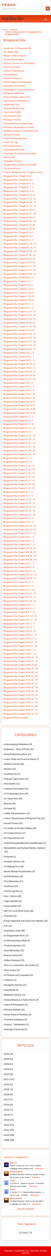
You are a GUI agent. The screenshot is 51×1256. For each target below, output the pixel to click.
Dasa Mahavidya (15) (14, 950)
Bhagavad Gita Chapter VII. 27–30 (19, 379)
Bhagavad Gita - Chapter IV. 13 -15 (19, 247)
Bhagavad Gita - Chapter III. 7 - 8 (18, 187)
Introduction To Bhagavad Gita (17, 48)
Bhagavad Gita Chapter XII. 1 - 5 (18, 518)
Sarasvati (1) (10, 856)
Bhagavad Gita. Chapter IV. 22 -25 (19, 259)
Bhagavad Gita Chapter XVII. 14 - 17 (20, 639)
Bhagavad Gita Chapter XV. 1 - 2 (18, 582)
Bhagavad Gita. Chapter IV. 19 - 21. (19, 255)
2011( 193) (9, 1130)
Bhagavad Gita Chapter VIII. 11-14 (19, 398)
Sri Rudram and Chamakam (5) (18, 975)
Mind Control (9, 157)
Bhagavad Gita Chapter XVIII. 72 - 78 (20, 714)
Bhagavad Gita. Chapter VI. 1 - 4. (18, 304)
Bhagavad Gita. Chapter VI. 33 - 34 (19, 334)
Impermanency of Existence (16, 101)
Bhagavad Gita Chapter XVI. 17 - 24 (20, 620)
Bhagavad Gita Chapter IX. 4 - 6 (18, 420)
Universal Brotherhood (13, 108)
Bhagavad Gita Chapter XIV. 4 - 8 (18, 567)
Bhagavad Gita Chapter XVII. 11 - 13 (20, 635)
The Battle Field (10, 52)
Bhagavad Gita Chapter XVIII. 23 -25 (20, 665)
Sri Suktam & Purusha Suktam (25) (20, 828)
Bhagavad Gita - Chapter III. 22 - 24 (19, 206)
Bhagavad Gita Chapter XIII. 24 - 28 (19, 556)
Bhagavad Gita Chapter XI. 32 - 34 (19, 507)
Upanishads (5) (11, 990)
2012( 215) (9, 1125)
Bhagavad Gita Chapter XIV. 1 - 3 (18, 563)
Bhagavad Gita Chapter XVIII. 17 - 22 (20, 661)
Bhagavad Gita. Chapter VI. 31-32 (19, 330)
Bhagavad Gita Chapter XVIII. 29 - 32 (20, 672)
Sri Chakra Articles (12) (15, 833)
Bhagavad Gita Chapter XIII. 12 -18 (19, 548)
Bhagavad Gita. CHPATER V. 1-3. (19, 277)
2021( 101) (9, 1079)
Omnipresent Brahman (13, 93)
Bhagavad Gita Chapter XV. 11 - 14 (19, 593)
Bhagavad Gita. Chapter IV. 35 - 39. (19, 270)
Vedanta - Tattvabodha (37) (16, 1024)
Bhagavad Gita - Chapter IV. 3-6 (18, 236)
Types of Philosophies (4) (16, 1005)
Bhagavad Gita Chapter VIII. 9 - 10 (19, 394)
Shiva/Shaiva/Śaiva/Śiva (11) (17, 754)
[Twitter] (5, 4)
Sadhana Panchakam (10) (16, 789)
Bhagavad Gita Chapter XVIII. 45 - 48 (20, 687)
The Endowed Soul (12, 116)
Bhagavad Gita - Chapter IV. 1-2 (18, 232)
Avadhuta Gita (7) (12, 774)
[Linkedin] (10, 4)
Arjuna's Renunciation (13, 59)
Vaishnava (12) (11, 886)
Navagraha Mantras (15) (15, 985)
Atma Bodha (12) (12, 784)
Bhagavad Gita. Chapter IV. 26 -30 (19, 262)
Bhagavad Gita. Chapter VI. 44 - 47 (19, 349)
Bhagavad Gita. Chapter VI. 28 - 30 (19, 326)
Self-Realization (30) (13, 876)
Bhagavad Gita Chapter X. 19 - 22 (19, 473)
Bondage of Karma (12, 120)
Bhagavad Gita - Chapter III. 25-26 (19, 210)
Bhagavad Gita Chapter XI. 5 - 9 (18, 496)
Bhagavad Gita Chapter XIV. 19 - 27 (19, 578)
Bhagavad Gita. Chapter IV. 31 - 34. (19, 266)
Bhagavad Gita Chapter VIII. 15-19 (19, 402)
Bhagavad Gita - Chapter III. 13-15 (19, 195)
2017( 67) (8, 1100)
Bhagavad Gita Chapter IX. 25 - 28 (19, 447)
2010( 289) (9, 1135)
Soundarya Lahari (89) (14, 931)
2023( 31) (8, 1069)
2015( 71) (8, 1110)
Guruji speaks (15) (12, 906)
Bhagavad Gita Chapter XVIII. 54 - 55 (20, 695)
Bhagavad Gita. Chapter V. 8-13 (18, 285)
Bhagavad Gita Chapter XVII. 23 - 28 (20, 646)
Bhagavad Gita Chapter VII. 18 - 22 (19, 371)
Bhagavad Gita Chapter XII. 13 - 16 (19, 529)
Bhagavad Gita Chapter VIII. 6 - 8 (18, 390)
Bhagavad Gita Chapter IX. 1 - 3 (18, 417)
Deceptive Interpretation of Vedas (18, 127)
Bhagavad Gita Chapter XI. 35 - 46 (19, 511)
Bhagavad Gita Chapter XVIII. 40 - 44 (20, 684)
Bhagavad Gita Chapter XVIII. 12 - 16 (20, 657)
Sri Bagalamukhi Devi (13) (16, 935)
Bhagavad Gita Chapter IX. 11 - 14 (19, 428)
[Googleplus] (14, 4)
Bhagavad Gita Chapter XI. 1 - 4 (18, 492)
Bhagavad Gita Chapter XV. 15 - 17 (19, 597)
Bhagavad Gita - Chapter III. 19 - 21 (19, 202)
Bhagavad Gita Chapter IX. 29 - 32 (19, 450)
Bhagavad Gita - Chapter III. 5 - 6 (18, 183)
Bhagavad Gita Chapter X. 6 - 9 (17, 462)
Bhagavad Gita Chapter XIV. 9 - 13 (19, 571)
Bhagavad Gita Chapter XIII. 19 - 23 (19, 552)
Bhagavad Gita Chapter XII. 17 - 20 (19, 533)
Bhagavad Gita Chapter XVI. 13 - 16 (20, 616)
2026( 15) (8, 1054)
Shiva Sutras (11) (12, 970)
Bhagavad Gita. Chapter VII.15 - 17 (19, 368)
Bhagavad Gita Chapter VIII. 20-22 (19, 405)
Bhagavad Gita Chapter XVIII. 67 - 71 (20, 710)
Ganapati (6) (10, 808)
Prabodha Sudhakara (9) (15, 1019)
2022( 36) (8, 1074)
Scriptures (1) (10, 980)
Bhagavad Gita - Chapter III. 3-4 (18, 180)
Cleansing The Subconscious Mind (19, 153)
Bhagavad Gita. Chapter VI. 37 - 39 (19, 341)
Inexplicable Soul (11, 105)
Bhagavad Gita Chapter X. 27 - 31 (19, 481)
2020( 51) (8, 1084)
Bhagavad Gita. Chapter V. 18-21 (18, 293)
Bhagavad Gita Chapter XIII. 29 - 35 (19, 560)
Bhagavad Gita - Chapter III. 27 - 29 (19, 214)
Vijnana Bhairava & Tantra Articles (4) (21, 1000)
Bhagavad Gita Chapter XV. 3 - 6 (18, 586)
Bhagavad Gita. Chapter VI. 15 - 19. (19, 315)
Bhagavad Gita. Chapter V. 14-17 (18, 289)
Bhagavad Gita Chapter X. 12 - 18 (19, 469)
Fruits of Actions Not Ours (15, 138)
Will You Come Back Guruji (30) (18, 911)
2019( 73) (8, 1089)
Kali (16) (8, 926)
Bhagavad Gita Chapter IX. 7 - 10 (18, 424)
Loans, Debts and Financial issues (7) (21, 759)
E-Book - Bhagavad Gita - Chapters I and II (23, 172)
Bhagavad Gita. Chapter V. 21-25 (18, 296)
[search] (48, 9)
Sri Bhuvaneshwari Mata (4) (17, 940)
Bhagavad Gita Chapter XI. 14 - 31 (19, 503)
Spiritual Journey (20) (14, 764)
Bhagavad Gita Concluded (15, 718)
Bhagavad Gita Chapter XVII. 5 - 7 (19, 627)
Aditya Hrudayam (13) (14, 960)
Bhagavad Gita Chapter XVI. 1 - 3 (18, 605)
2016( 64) (8, 1105)
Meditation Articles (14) (14, 995)
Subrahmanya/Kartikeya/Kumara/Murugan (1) (25, 843)
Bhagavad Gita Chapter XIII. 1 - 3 (18, 537)
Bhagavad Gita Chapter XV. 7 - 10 (19, 590)
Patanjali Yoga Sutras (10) (16, 779)
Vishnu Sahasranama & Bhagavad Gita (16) (24, 818)
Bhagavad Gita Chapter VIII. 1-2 (18, 383)
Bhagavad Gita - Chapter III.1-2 (17, 176)
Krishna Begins (10, 74)
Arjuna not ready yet (12, 78)
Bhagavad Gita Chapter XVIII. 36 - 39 (20, 680)
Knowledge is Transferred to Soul (18, 90)
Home (5, 29)
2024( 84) (8, 1064)
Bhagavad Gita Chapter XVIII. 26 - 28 (20, 669)
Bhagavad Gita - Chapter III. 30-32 (19, 217)
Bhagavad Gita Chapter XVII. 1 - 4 (19, 624)
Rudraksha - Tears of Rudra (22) (19, 749)
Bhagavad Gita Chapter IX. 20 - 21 (19, 439)
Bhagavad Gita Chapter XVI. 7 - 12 (19, 612)
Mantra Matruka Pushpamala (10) (19, 871)
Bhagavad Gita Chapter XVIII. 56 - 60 (20, 699)
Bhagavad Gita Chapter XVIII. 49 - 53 (20, 691)
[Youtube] (8, 4)
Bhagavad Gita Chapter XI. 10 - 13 (19, 499)
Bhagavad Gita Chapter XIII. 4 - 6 (18, 541)
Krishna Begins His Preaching (17, 82)
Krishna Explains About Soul (16, 97)
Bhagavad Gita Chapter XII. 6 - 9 (18, 522)
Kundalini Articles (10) (14, 861)
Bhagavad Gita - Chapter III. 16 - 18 (19, 199)
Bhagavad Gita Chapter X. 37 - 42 (19, 488)
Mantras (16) (10, 769)
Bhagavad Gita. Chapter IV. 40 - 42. (19, 274)
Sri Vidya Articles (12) (14, 838)
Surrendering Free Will (13, 150)
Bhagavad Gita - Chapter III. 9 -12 (18, 191)
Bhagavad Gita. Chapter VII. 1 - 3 (18, 353)
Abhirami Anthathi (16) (14, 1010)
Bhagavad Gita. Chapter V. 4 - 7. (18, 281)
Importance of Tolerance (14, 86)
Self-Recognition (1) (13, 891)
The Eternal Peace (12, 168)
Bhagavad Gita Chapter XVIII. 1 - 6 (19, 650)
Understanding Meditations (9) (18, 744)
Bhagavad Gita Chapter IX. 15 (17, 432)
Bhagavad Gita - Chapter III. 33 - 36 (19, 221)
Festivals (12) (10, 916)
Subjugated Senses (12, 161)
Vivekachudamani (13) (14, 945)
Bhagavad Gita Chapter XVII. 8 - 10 (19, 631)
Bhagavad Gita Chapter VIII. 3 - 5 (18, 386)
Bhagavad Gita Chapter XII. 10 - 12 (19, 526)
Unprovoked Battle (12, 112)
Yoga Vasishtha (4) (13, 901)
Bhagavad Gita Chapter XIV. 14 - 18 (19, 575)
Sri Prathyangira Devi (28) (16, 794)
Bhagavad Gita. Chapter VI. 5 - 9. (18, 308)
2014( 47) (8, 1115)
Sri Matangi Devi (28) (14, 866)
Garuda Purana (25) (13, 823)
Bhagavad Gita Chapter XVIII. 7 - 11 (19, 654)
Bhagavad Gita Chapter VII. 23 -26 (19, 375)
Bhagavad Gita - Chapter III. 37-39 (19, 225)
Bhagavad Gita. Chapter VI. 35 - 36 (19, 338)
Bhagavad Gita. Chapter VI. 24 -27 (19, 323)
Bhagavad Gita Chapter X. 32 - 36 (19, 484)
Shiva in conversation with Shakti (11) (21, 965)
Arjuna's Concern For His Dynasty (19, 63)
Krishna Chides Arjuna (13, 71)
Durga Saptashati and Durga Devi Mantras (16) (26, 921)
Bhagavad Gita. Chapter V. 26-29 (18, 300)
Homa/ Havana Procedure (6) (17, 1014)
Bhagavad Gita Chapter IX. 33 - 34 (19, 454)
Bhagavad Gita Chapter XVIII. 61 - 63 (20, 702)
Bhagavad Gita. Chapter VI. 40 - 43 (19, 345)
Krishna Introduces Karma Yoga (18, 123)
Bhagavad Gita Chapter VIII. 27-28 (19, 413)
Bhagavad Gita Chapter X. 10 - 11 (19, 466)
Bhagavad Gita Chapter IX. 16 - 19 (19, 435)
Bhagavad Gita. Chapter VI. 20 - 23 (19, 319)
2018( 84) (8, 1094)
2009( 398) (9, 1140)
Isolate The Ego (10, 142)
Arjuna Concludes (11, 67)
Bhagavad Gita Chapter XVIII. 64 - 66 (20, 706)
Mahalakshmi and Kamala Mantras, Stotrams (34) (25, 850)
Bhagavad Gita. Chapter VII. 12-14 (19, 364)
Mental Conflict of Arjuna (14, 56)
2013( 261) (9, 1120)
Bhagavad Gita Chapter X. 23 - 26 (19, 477)
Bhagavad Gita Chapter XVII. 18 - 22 (20, 642)
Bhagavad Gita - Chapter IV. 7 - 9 (18, 240)
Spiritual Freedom (11, 135)
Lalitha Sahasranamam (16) (17, 813)
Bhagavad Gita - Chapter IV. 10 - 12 (19, 244)
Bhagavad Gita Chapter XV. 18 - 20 (19, 601)
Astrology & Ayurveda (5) (15, 1029)
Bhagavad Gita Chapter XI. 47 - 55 (19, 514)
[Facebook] (2, 4)
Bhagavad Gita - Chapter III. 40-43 (19, 229)
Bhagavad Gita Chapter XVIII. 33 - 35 (20, 676)
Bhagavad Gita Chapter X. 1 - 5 (17, 458)
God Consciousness (12, 146)
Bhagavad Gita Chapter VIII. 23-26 (19, 409)
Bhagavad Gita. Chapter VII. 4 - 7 (18, 356)
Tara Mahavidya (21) (13, 881)
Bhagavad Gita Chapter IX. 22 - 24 (19, 443)
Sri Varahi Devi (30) (13, 799)
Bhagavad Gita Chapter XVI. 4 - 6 (18, 608)
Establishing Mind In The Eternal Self (20, 131)
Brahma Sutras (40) (13, 955)
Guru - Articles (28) (12, 896)
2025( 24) (8, 1059)
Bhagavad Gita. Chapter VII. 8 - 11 (19, 360)
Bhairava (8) (9, 803)
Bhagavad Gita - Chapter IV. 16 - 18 (19, 251)
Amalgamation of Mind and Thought (19, 165)
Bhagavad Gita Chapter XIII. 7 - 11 (19, 545)
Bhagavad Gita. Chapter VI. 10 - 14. (19, 311)
